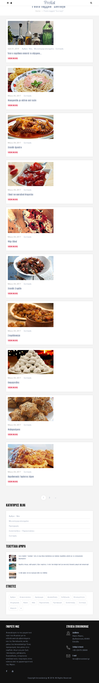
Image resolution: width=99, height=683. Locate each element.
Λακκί (25, 603)
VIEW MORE (13, 58)
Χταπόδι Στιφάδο (14, 288)
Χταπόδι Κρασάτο (15, 147)
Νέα (33, 603)
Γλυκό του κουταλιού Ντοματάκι (20, 194)
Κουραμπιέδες (13, 382)
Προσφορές (14, 526)
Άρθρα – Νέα (14, 516)
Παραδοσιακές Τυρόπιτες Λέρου (21, 476)
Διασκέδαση (52, 597)
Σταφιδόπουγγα (14, 335)
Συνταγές (60, 49)
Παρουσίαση (44, 603)
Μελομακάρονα (14, 429)
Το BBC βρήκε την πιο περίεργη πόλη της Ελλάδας (33, 573)
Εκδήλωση (65, 597)
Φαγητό (13, 608)
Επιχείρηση (14, 603)
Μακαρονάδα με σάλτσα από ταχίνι (22, 100)
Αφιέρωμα (39, 597)
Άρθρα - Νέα (27, 49)
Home (37, 11)
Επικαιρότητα (79, 597)
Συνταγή (82, 603)
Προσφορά (57, 603)
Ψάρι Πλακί (12, 241)
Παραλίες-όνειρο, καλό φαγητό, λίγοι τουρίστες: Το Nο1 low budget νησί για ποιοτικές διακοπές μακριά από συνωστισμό (54, 564)
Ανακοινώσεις (25, 597)
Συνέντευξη (70, 603)
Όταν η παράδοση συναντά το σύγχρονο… (25, 53)
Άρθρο (13, 597)
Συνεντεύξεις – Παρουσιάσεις (22, 531)
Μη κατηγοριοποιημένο (44, 49)
